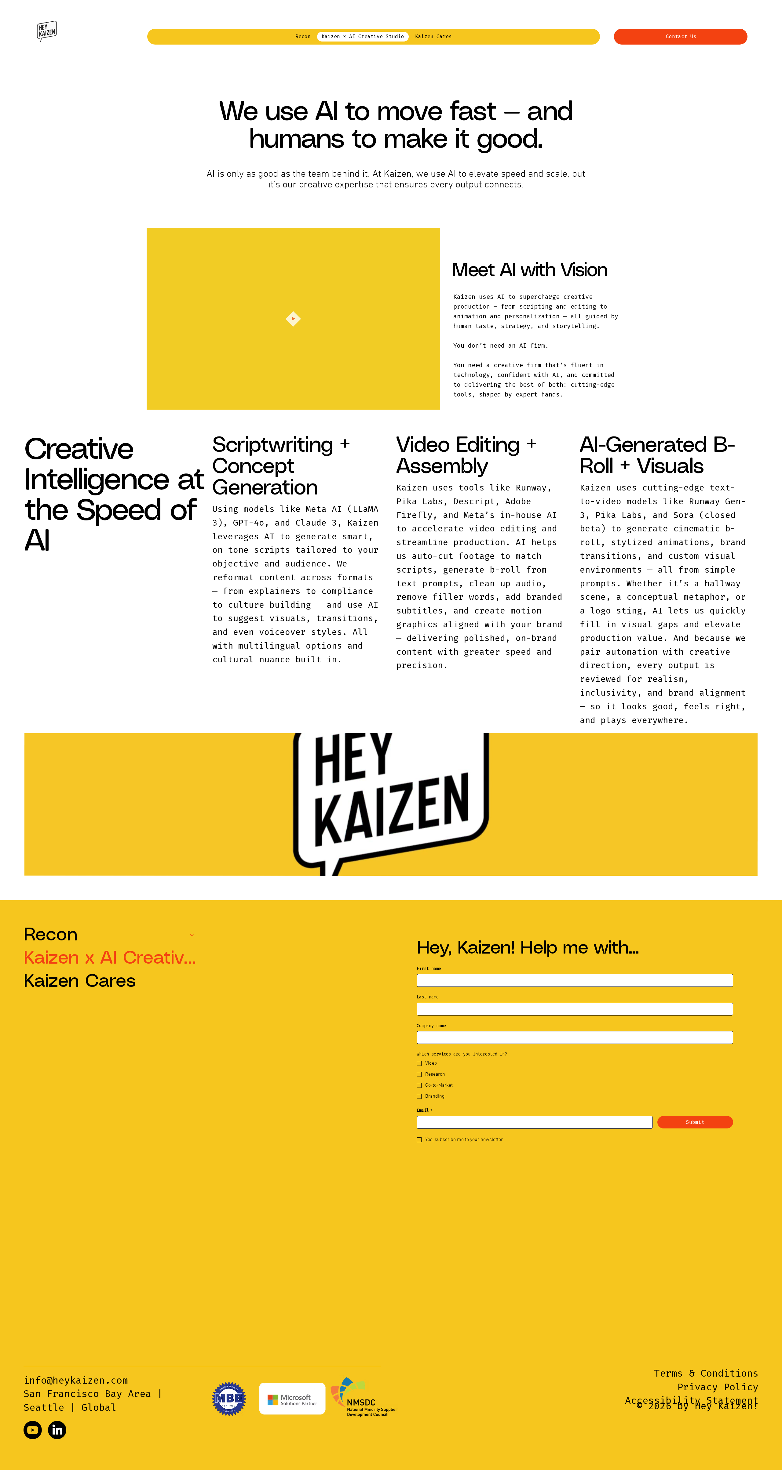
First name (429, 968)
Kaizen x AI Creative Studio (112, 958)
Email (425, 1110)
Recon (51, 935)
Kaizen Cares (80, 981)
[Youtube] (33, 1430)
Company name (431, 1025)
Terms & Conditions (706, 1373)
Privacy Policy (717, 1387)
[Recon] (192, 935)
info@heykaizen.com (76, 1380)
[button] (429, 402)
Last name (428, 997)
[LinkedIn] (57, 1430)
